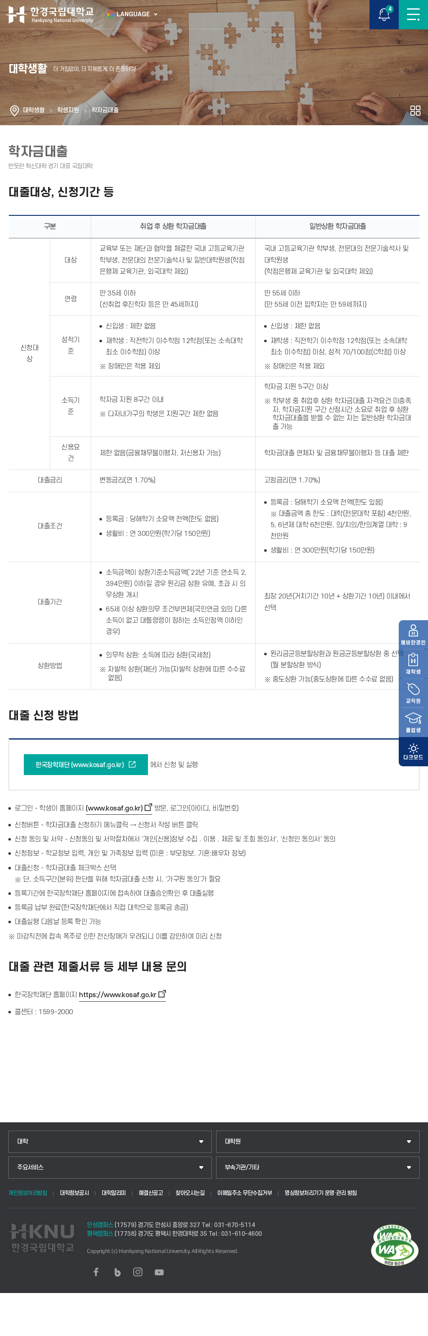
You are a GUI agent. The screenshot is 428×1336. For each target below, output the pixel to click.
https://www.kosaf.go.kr (117, 995)
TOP (413, 1329)
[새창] (96, 1272)
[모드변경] (413, 751)
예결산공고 (151, 1193)
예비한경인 (413, 643)
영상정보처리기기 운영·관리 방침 (321, 1193)
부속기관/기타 (242, 1167)
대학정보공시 (74, 1193)
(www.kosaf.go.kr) (114, 808)
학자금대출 (105, 110)
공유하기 (415, 110)
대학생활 (34, 110)
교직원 (413, 701)
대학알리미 (114, 1193)
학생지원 (68, 110)
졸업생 (413, 730)
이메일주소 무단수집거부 (244, 1193)
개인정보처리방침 (27, 1193)
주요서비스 (30, 1167)
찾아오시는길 (190, 1193)
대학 (22, 1141)
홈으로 (14, 110)
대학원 (233, 1141)
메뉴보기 (413, 14)
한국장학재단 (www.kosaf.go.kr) (80, 765)
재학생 (413, 672)
